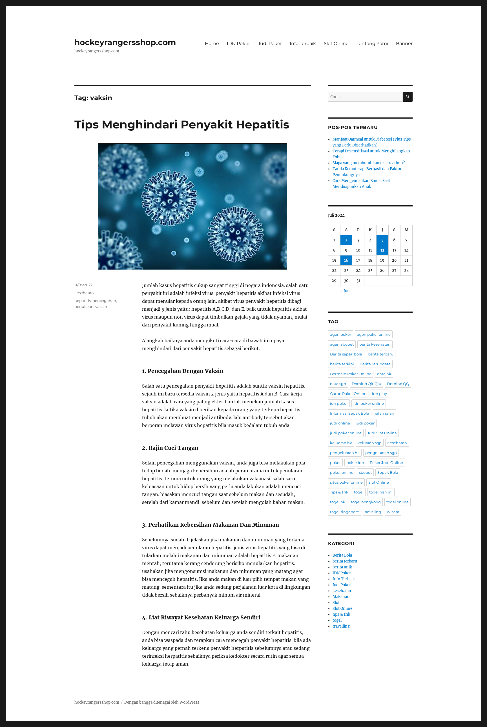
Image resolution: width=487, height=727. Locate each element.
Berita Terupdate (375, 364)
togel (359, 492)
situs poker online (346, 482)
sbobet (365, 472)
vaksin (101, 306)
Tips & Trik (339, 492)
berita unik (342, 567)
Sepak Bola (387, 472)
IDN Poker (238, 43)
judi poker (365, 423)
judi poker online (346, 433)
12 (382, 250)
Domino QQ (398, 383)
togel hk (337, 502)
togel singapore (344, 512)
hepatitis (82, 300)
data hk (384, 374)
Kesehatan (397, 443)
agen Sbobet (342, 344)
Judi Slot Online (382, 433)
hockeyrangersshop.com (125, 42)
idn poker (339, 403)
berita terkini (342, 364)
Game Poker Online (348, 393)
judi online (340, 423)
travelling (341, 626)
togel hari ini (381, 492)
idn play (379, 393)
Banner (404, 43)
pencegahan (104, 300)
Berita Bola (342, 555)
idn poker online (368, 403)
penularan (84, 306)
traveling (373, 512)
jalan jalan (384, 413)
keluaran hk (341, 443)
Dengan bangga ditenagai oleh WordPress (161, 702)
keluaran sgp (370, 443)
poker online (341, 472)
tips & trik (341, 614)
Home (212, 43)
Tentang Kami (372, 43)
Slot (336, 602)
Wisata (393, 512)
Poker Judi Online (386, 462)
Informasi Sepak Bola (349, 413)
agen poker (340, 334)
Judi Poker (270, 43)
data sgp (338, 383)
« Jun (345, 290)
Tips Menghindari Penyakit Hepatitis (181, 124)
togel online (397, 502)
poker (335, 462)
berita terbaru (380, 354)
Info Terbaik (303, 43)
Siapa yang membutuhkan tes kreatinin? (369, 163)
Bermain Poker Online (350, 374)
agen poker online (374, 334)
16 (346, 260)
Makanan (341, 596)
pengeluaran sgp (381, 452)
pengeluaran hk (345, 452)
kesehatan (84, 292)
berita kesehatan (375, 344)
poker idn (355, 462)
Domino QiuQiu (366, 383)
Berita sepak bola (346, 354)
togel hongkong (366, 502)
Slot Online (336, 43)
